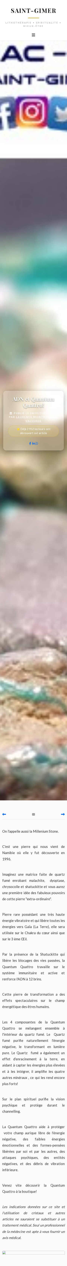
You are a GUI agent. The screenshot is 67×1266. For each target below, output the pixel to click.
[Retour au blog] (33, 814)
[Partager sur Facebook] (30, 443)
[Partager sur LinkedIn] (33, 443)
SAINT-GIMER (33, 10)
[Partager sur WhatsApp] (36, 443)
